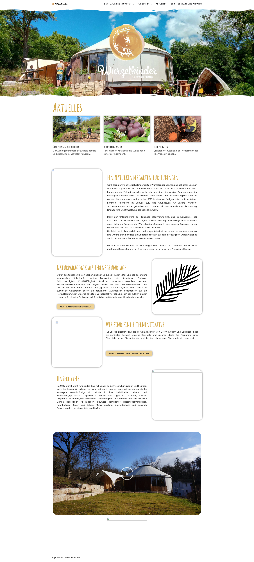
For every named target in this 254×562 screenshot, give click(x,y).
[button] (75, 306)
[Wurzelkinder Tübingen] (59, 4)
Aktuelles (161, 4)
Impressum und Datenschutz (67, 557)
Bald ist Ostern (161, 147)
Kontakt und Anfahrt (190, 4)
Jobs (172, 4)
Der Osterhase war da (113, 147)
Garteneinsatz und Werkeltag (66, 147)
